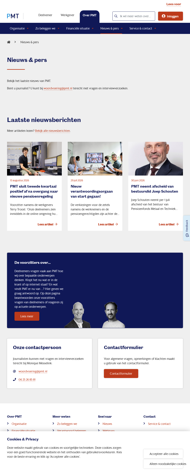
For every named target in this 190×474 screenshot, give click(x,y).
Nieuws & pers (109, 28)
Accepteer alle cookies (164, 454)
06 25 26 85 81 (27, 379)
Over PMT (89, 15)
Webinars (109, 431)
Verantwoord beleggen (71, 431)
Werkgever (67, 15)
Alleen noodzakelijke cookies (166, 464)
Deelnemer (45, 15)
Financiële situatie (78, 28)
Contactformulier (121, 373)
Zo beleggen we (45, 28)
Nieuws (107, 424)
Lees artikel (45, 224)
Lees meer (26, 316)
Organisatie (17, 28)
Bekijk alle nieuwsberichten (52, 131)
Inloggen (172, 16)
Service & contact (141, 28)
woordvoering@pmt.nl (58, 88)
